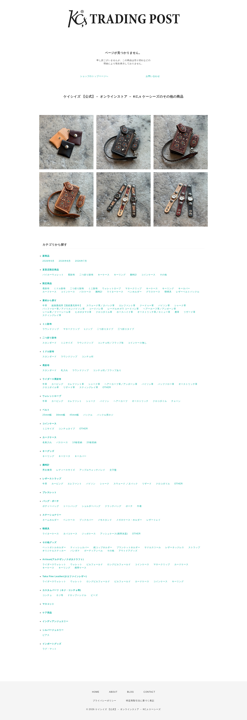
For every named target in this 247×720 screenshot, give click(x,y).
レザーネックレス (174, 547)
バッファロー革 (166, 384)
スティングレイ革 (51, 315)
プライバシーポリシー (104, 700)
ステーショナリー (51, 515)
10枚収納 (77, 442)
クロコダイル (160, 401)
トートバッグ (70, 506)
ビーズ (94, 595)
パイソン (104, 401)
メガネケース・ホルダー (129, 520)
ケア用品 (47, 612)
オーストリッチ (140, 401)
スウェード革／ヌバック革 (100, 305)
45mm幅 (74, 415)
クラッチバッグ (113, 506)
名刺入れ (47, 442)
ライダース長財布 (51, 379)
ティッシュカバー (79, 547)
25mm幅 (47, 415)
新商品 (46, 256)
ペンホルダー (135, 291)
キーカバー (184, 288)
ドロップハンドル (77, 595)
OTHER (107, 387)
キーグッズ (48, 451)
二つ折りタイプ (105, 329)
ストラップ (194, 547)
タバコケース (70, 533)
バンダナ (75, 550)
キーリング (120, 274)
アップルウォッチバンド (92, 470)
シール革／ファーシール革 (56, 312)
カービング (57, 384)
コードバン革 (96, 308)
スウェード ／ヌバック (126, 483)
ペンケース (69, 520)
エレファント (75, 401)
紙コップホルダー (102, 547)
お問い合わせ (153, 76)
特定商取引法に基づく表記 (140, 700)
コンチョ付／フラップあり (107, 370)
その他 (163, 274)
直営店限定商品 (50, 269)
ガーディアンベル (93, 550)
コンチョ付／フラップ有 (111, 343)
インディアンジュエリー (55, 621)
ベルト (46, 410)
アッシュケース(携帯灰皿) (114, 533)
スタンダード (49, 343)
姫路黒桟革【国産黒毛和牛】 (67, 305)
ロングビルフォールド (119, 564)
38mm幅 (60, 415)
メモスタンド (105, 520)
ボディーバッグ (50, 506)
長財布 (71, 274)
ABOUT (113, 692)
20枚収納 (92, 442)
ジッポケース (89, 533)
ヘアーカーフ (121, 401)
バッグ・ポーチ (50, 501)
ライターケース (115, 291)
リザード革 (189, 312)
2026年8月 (65, 261)
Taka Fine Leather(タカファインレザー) (64, 576)
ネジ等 (59, 595)
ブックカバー (86, 520)
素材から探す (49, 300)
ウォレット (76, 564)
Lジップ (88, 329)
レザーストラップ (51, 478)
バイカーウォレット (53, 274)
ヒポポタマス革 (83, 312)
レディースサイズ (65, 470)
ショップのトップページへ (94, 76)
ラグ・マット (49, 649)
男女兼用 (47, 470)
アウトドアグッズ (128, 550)
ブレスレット (49, 492)
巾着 (139, 506)
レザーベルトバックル (187, 291)
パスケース (85, 291)
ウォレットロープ (111, 288)
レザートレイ (153, 520)
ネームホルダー (50, 520)
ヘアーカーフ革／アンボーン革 (159, 308)
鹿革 (177, 312)
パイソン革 (164, 305)
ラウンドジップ (50, 329)
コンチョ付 (87, 356)
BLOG (130, 692)
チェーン (176, 401)
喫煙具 (168, 291)
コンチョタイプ (67, 428)
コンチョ (47, 595)
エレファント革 (127, 305)
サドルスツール (152, 547)
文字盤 (113, 470)
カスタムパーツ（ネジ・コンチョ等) (61, 590)
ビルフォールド (94, 564)
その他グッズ (49, 542)
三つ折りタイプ (126, 329)
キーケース (104, 274)
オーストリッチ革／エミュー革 (153, 312)
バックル (88, 415)
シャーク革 (180, 305)
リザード (147, 483)
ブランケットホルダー (128, 547)
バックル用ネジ (105, 415)
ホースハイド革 (125, 312)
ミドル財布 (60, 288)
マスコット (48, 604)
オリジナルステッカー (54, 550)
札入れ (64, 370)
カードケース (49, 291)
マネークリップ (133, 288)
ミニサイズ (67, 343)
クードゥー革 (147, 305)
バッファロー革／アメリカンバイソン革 (63, 308)
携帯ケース (80, 567)
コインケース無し (137, 343)
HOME (95, 692)
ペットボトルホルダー (54, 547)
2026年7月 (81, 261)
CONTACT (149, 692)
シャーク (90, 401)
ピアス (46, 635)
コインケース (148, 274)
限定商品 (47, 283)
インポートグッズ (51, 643)
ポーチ (129, 506)
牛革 (44, 305)
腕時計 (133, 274)
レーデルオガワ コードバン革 (123, 308)
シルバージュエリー (53, 630)
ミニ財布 (93, 288)
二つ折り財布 (86, 274)
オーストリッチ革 (188, 384)
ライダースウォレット (54, 564)
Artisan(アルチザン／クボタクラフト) (63, 559)
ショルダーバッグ (91, 506)
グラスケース (153, 291)
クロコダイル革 (104, 312)
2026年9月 (48, 261)
